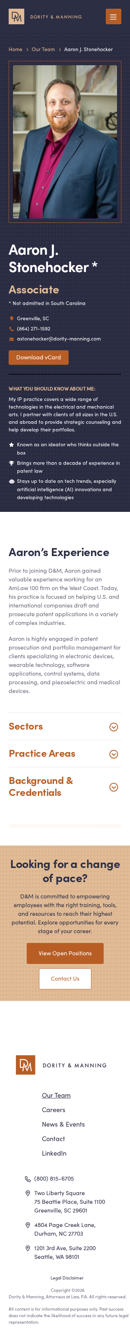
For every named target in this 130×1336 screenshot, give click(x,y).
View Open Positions (65, 953)
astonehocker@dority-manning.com (59, 338)
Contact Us (65, 978)
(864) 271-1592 (33, 328)
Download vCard (38, 357)
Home (15, 49)
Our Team (43, 49)
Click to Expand (65, 726)
